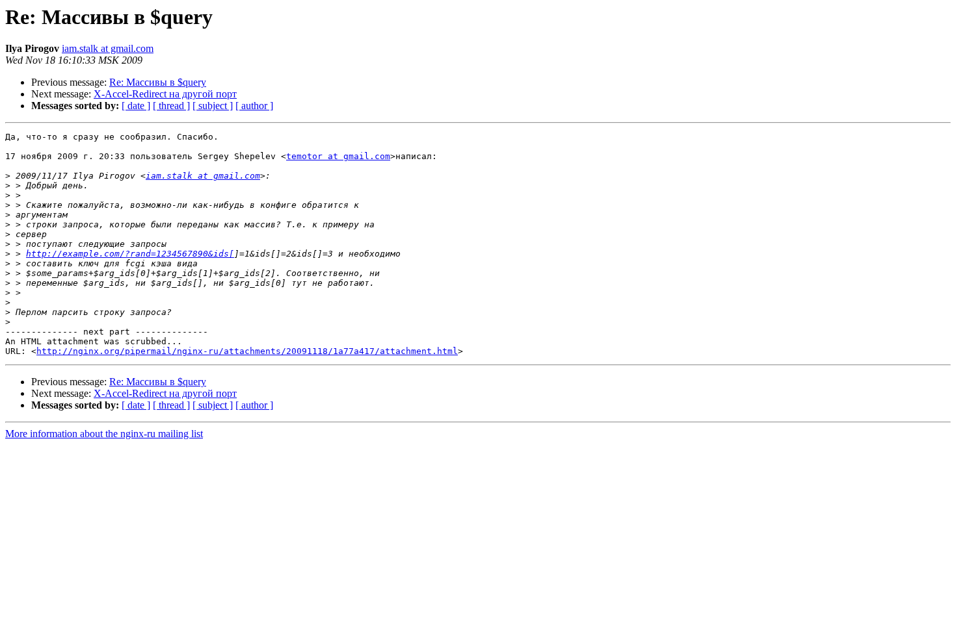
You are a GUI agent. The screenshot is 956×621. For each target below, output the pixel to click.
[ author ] (254, 105)
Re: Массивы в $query (157, 82)
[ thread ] (171, 105)
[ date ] (136, 105)
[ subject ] (213, 105)
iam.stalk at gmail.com (107, 48)
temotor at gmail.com (338, 156)
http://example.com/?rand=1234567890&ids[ (130, 254)
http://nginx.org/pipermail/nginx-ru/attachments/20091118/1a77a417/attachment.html (247, 351)
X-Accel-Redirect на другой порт (165, 93)
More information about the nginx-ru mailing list (104, 433)
